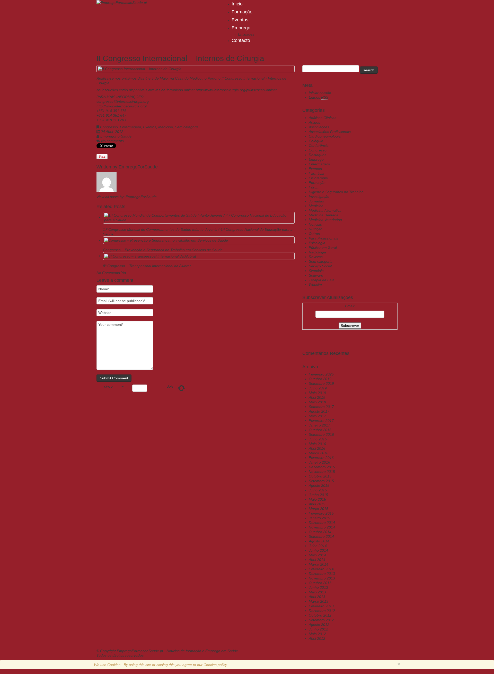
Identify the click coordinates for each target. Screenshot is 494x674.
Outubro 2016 (320, 430)
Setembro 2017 (321, 407)
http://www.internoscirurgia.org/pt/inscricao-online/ (236, 90)
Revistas (316, 257)
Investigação (319, 196)
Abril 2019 (317, 397)
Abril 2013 (317, 597)
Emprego (241, 27)
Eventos (240, 19)
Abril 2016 (317, 448)
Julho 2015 (318, 490)
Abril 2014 (317, 560)
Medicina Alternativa (325, 210)
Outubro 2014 (320, 532)
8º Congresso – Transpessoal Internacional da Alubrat (147, 266)
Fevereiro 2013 (321, 606)
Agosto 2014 (319, 541)
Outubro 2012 (320, 615)
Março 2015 (318, 509)
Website (315, 285)
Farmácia (316, 173)
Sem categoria (187, 127)
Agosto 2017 (319, 411)
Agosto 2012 (319, 624)
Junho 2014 (318, 550)
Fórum (314, 187)
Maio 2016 (317, 444)
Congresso (109, 127)
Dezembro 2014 (322, 523)
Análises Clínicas (322, 118)
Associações (319, 127)
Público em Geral (323, 247)
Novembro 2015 (322, 472)
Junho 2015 (318, 495)
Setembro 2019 (321, 383)
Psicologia (317, 243)
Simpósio (316, 271)
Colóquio (316, 141)
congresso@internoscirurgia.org (122, 101)
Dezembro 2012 (322, 611)
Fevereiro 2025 (321, 374)
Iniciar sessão (320, 93)
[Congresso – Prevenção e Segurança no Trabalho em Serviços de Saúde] (166, 240)
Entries (318, 97)
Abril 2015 (317, 504)
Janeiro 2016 (319, 462)
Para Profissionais (323, 238)
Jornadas (316, 201)
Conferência (319, 145)
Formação (242, 11)
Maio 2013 (317, 592)
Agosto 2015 (319, 485)
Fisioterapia (318, 178)
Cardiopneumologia (325, 136)
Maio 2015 (317, 499)
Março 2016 (318, 453)
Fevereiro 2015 (321, 513)
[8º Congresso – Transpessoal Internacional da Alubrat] (150, 256)
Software (316, 275)
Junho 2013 (318, 587)
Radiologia (317, 252)
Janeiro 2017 (319, 425)
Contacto (241, 40)
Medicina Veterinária (325, 220)
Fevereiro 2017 (321, 421)
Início (237, 3)
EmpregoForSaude (115, 136)
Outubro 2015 (320, 476)
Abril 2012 (317, 638)
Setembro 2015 (321, 481)
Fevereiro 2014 (321, 569)
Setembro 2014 (321, 536)
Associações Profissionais (330, 132)
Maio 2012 (317, 634)
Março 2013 (318, 601)
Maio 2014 (317, 555)
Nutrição (315, 229)
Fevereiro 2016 (321, 458)
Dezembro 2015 (322, 467)
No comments (112, 141)
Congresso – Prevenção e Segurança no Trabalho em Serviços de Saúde (163, 250)
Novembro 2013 (322, 578)
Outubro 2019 (320, 379)
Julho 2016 (318, 439)
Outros (314, 234)
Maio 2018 (317, 402)
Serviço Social (320, 266)
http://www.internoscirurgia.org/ (121, 106)
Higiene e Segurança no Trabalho (336, 192)
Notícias (315, 224)
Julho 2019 (318, 388)
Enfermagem (130, 127)
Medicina (165, 127)
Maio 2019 (317, 393)
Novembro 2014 (322, 527)
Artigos (314, 122)
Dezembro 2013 (322, 573)
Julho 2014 (318, 546)
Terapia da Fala (321, 280)
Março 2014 (318, 564)
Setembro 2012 (321, 620)
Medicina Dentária (323, 215)
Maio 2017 (317, 416)
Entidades (246, 34)
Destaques (317, 155)
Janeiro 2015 (319, 518)
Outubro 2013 (320, 583)
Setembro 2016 (321, 434)
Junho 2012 (318, 629)
